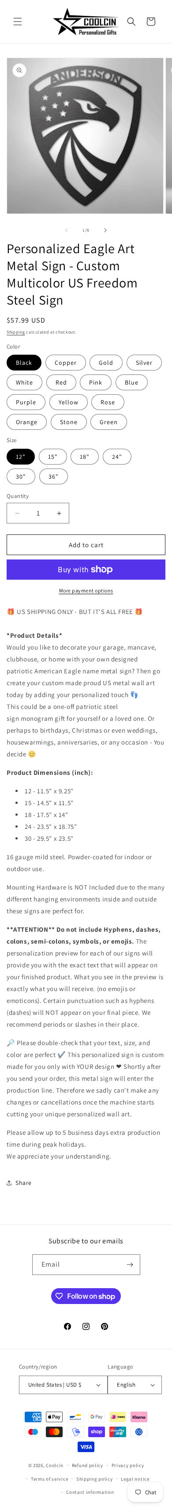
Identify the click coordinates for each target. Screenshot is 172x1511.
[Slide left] (66, 230)
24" (117, 457)
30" (21, 476)
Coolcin (55, 1465)
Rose (108, 402)
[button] (17, 21)
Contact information (90, 1492)
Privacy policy (128, 1465)
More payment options (86, 590)
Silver (144, 363)
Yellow (69, 402)
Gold (106, 363)
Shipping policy (94, 1479)
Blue (131, 382)
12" (21, 457)
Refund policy (87, 1465)
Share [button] (23, 1183)
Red (61, 382)
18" (85, 457)
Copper (66, 363)
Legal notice (135, 1479)
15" (53, 457)
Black (24, 363)
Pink (95, 382)
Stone (69, 422)
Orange (26, 422)
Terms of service (49, 1479)
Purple (26, 402)
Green (109, 422)
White (24, 382)
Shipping (16, 332)
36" (54, 476)
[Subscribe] (130, 1264)
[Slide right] (105, 230)
